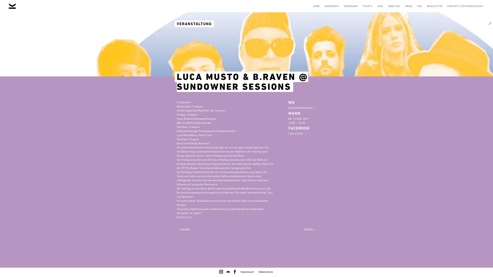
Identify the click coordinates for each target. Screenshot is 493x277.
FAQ (419, 6)
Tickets (367, 6)
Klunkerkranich (300, 108)
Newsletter (435, 6)
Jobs (380, 6)
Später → (310, 229)
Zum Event (296, 133)
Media (409, 6)
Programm (351, 6)
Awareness (332, 6)
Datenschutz (266, 271)
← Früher (183, 229)
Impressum (247, 271)
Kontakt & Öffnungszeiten (465, 6)
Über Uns (394, 6)
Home (316, 6)
